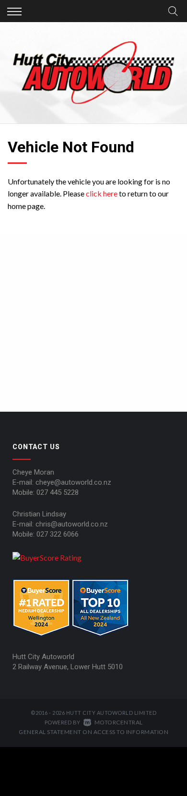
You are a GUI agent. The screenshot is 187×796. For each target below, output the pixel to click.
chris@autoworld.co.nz (71, 524)
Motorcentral (118, 722)
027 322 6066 (57, 534)
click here (101, 193)
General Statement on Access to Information (93, 731)
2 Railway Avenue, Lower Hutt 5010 (67, 666)
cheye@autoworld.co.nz (73, 482)
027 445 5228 (57, 492)
